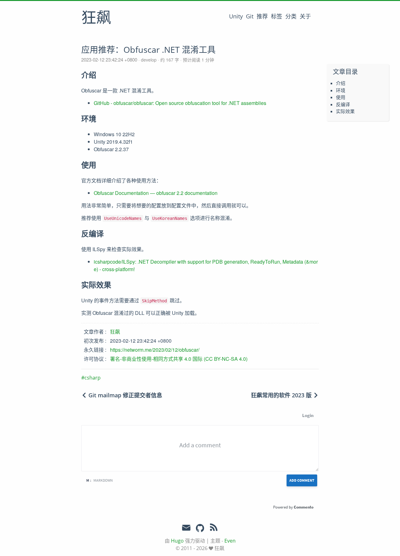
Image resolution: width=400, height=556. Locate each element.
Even (230, 540)
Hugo (177, 540)
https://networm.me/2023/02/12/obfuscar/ (154, 349)
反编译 (343, 104)
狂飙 (96, 18)
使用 (340, 97)
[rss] (213, 528)
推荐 (262, 16)
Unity (236, 16)
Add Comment (301, 480)
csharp (92, 377)
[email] (186, 528)
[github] (200, 528)
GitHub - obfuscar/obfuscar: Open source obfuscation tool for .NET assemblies (180, 103)
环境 (340, 90)
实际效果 (345, 111)
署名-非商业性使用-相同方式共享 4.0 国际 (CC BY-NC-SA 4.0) (179, 358)
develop (149, 60)
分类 (291, 16)
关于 (305, 16)
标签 (276, 16)
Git (249, 16)
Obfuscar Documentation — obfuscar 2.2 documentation (156, 192)
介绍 (340, 83)
